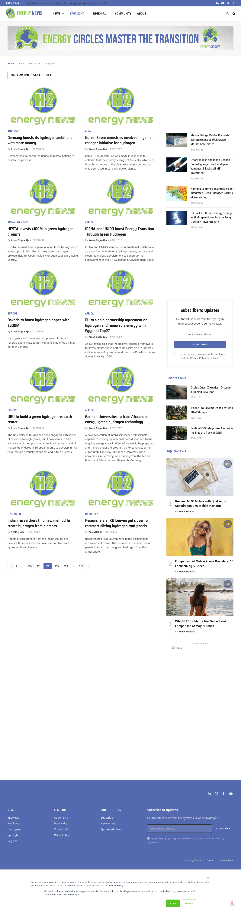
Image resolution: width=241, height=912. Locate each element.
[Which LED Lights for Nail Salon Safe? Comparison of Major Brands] (199, 597)
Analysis (14, 131)
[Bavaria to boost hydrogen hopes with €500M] (43, 289)
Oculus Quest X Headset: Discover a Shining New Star (211, 389)
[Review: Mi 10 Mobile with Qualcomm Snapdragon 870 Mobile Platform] (199, 477)
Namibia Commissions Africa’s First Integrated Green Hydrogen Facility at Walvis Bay (68, 3)
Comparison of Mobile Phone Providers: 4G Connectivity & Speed (204, 563)
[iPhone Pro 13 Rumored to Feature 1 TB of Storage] (176, 413)
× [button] (207, 876)
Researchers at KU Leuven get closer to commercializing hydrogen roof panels (116, 523)
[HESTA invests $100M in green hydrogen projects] (43, 198)
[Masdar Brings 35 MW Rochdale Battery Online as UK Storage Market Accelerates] (176, 140)
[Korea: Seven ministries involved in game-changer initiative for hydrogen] (120, 106)
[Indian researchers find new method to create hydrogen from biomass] (43, 489)
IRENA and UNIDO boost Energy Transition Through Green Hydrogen (119, 231)
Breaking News (18, 222)
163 (57, 566)
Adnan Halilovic (186, 511)
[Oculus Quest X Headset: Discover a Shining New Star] (176, 392)
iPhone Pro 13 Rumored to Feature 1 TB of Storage (212, 410)
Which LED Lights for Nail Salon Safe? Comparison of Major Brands (201, 623)
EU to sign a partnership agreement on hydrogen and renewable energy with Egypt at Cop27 (116, 325)
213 (81, 566)
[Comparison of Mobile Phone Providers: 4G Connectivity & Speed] (199, 537)
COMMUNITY (123, 13)
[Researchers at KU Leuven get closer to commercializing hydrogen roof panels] (120, 489)
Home (22, 63)
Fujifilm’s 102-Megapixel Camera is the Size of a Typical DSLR (212, 430)
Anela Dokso (17, 531)
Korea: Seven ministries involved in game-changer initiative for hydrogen (119, 140)
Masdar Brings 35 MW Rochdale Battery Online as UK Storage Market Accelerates (210, 139)
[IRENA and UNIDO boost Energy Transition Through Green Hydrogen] (120, 198)
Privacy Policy (198, 358)
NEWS (57, 13)
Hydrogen (14, 514)
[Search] (233, 13)
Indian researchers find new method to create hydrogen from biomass (39, 523)
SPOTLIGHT (76, 13)
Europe (12, 314)
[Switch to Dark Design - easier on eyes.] (228, 13)
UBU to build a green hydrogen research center (40, 419)
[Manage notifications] (232, 904)
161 (38, 566)
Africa (89, 222)
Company (60, 810)
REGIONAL (99, 13)
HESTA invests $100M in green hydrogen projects (40, 231)
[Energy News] (24, 13)
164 (66, 566)
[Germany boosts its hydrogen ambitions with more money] (43, 106)
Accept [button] (172, 903)
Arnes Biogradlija (20, 149)
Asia (88, 131)
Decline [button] (189, 903)
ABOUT (141, 13)
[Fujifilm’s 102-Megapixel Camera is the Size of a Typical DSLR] (176, 433)
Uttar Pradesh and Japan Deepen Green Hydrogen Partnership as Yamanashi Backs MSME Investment (210, 166)
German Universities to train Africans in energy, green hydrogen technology (116, 419)
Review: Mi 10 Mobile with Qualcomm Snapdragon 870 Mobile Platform (200, 503)
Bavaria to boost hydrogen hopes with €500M (38, 322)
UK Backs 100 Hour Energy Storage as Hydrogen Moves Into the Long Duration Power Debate (212, 217)
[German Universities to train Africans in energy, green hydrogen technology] (120, 385)
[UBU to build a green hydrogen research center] (43, 385)
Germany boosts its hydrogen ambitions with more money (40, 140)
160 (30, 566)
